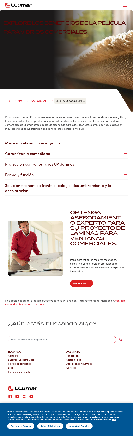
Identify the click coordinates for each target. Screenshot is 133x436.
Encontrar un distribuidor (21, 359)
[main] (66, 419)
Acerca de (73, 351)
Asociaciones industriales (79, 363)
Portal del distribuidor (19, 371)
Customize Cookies (21, 426)
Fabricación (72, 355)
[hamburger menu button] (125, 5)
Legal (11, 367)
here (114, 419)
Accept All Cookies (79, 426)
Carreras (71, 367)
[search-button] (120, 339)
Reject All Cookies (50, 426)
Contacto (13, 355)
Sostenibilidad (73, 359)
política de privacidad (19, 363)
